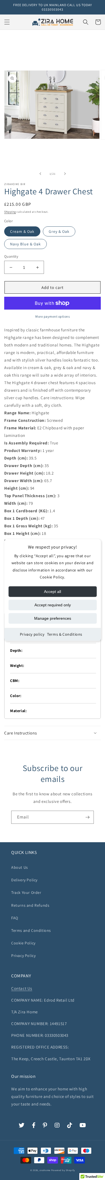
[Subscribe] (87, 817)
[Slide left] (40, 173)
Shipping (10, 212)
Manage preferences (52, 618)
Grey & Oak (59, 231)
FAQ (14, 917)
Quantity (11, 256)
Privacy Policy (23, 955)
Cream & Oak (22, 231)
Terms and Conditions (31, 930)
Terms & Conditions (64, 634)
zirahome (44, 1170)
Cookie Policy (23, 943)
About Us (19, 867)
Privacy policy (32, 634)
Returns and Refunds (30, 905)
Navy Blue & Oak (25, 243)
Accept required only (52, 605)
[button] (7, 22)
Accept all (52, 591)
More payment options (52, 316)
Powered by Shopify (63, 1170)
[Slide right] (65, 173)
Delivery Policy (24, 879)
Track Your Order (26, 892)
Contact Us (21, 988)
